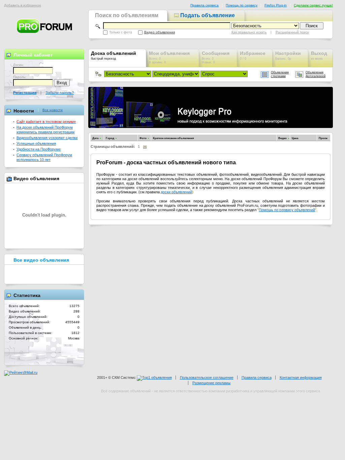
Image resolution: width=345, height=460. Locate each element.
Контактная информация (301, 377)
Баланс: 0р (288, 55)
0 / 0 (252, 55)
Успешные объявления (36, 143)
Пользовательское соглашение (206, 377)
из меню (319, 55)
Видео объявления (159, 32)
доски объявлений (176, 192)
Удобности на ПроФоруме (39, 149)
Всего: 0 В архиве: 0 (169, 57)
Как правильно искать (248, 32)
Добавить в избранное (22, 5)
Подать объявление (207, 15)
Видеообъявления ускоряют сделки (47, 138)
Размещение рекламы (211, 383)
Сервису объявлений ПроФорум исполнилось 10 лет (44, 157)
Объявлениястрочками (280, 74)
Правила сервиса (204, 5)
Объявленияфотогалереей (315, 74)
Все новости (52, 110)
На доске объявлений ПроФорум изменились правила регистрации (45, 129)
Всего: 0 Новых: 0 (215, 57)
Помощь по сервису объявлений (287, 210)
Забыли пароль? (59, 93)
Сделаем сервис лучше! (313, 5)
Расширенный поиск (292, 32)
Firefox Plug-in (275, 5)
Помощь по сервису (241, 5)
